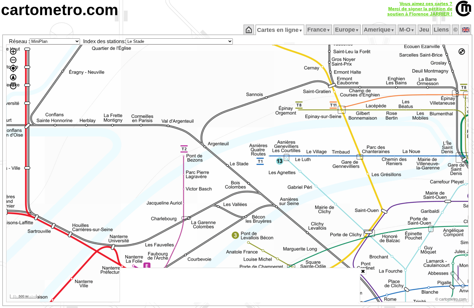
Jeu (424, 29)
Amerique (379, 29)
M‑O (407, 29)
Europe (347, 29)
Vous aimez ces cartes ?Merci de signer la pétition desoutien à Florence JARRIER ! (419, 8)
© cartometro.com (450, 299)
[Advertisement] (240, 285)
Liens (441, 29)
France (319, 29)
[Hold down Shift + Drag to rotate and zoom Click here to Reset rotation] (13, 77)
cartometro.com (59, 9)
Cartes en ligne (280, 30)
